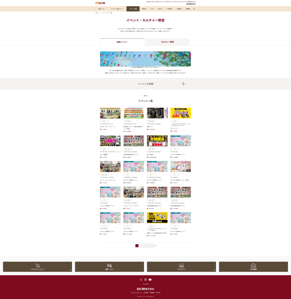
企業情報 (188, 9)
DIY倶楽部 (169, 9)
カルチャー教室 (167, 41)
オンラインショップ (179, 1)
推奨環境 (152, 292)
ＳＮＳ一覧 (145, 284)
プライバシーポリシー (136, 292)
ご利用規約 (145, 292)
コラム (152, 9)
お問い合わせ (190, 1)
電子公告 (158, 292)
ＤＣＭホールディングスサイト (153, 1)
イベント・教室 (133, 9)
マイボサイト (168, 1)
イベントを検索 (145, 83)
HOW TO (160, 9)
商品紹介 (144, 9)
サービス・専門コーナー (117, 9)
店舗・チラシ (101, 9)
